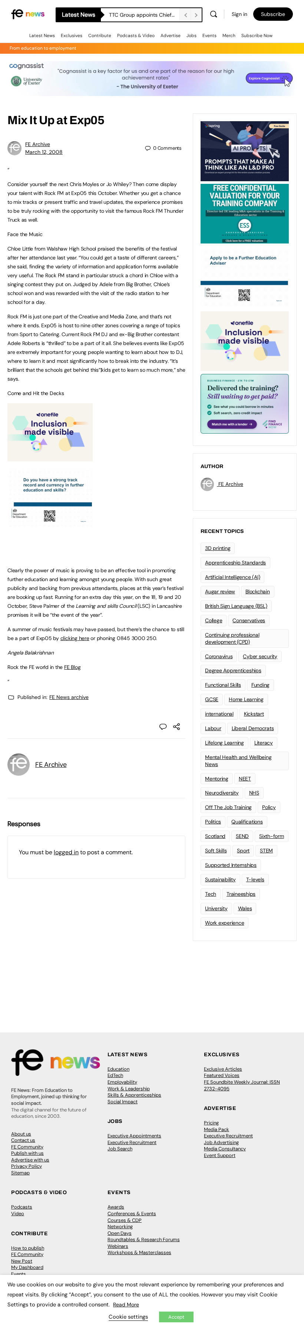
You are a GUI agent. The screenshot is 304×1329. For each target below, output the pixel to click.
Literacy (263, 742)
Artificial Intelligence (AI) (232, 577)
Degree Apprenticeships (233, 670)
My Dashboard (27, 1267)
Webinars (118, 1246)
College (213, 620)
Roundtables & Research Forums (144, 1239)
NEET (245, 778)
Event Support (219, 1155)
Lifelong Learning (224, 742)
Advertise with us (30, 1160)
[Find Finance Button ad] (245, 403)
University (216, 908)
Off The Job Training (228, 807)
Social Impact (123, 1101)
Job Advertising (221, 1142)
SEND (242, 836)
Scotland (215, 836)
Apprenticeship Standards (235, 562)
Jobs (191, 36)
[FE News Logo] (27, 14)
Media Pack (216, 1129)
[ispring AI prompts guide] (245, 150)
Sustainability (220, 879)
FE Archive (37, 144)
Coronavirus (218, 656)
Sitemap (20, 1173)
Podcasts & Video (136, 36)
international (219, 713)
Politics (213, 821)
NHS (254, 792)
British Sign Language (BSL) (236, 606)
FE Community (27, 1147)
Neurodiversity (222, 792)
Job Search (120, 1149)
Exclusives (71, 36)
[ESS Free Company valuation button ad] (245, 213)
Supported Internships (231, 865)
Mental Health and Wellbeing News (238, 761)
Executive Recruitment (132, 1142)
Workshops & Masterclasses (139, 1252)
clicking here (74, 638)
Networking (120, 1226)
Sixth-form (271, 836)
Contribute (99, 36)
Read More (126, 1304)
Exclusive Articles (223, 1069)
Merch (228, 36)
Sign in (239, 14)
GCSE (211, 699)
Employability (122, 1082)
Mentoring (216, 778)
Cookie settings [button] (128, 1316)
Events (209, 36)
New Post (21, 1261)
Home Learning (246, 699)
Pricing (211, 1123)
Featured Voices (221, 1075)
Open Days (120, 1233)
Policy (269, 807)
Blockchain (257, 591)
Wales (245, 908)
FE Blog (72, 667)
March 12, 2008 (44, 152)
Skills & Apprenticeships (134, 1095)
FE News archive (69, 697)
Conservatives (248, 620)
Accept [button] (176, 1317)
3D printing (217, 548)
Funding (260, 685)
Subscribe (273, 14)
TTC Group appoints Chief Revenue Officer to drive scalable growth (144, 14)
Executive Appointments (134, 1136)
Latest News (42, 36)
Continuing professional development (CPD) (232, 638)
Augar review (220, 591)
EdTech (115, 1075)
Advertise (171, 36)
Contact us (23, 1140)
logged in (66, 852)
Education (118, 1069)
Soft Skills (216, 850)
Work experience (224, 922)
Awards (116, 1207)
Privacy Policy (26, 1166)
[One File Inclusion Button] (50, 457)
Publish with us (27, 1153)
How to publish (27, 1248)
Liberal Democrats (253, 728)
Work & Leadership (129, 1089)
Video (17, 1213)
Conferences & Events (132, 1213)
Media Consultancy (225, 1149)
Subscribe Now (256, 36)
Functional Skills (223, 685)
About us (21, 1134)
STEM (266, 850)
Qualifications (247, 821)
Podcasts (21, 1207)
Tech (210, 894)
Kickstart (254, 713)
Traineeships (241, 894)
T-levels (255, 879)
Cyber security (260, 656)
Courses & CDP (125, 1220)
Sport (243, 850)
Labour (213, 728)
